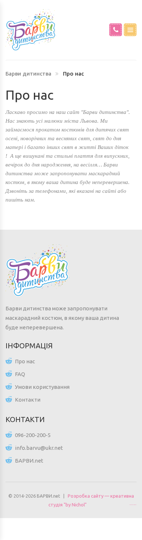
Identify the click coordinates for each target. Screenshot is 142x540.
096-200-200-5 (33, 435)
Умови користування (42, 387)
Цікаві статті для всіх (133, 504)
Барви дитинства (28, 73)
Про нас (25, 361)
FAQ (20, 374)
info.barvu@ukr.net (39, 448)
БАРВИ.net (29, 460)
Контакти (27, 400)
